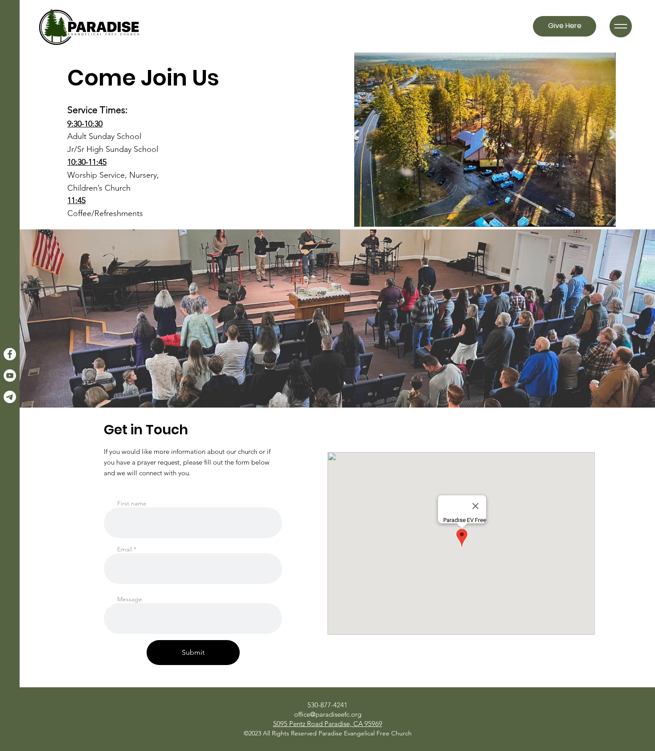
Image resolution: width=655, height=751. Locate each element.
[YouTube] (10, 375)
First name (132, 503)
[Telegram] (10, 397)
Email (124, 549)
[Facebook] (10, 354)
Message (129, 599)
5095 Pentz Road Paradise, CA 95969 (327, 723)
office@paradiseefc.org (327, 714)
